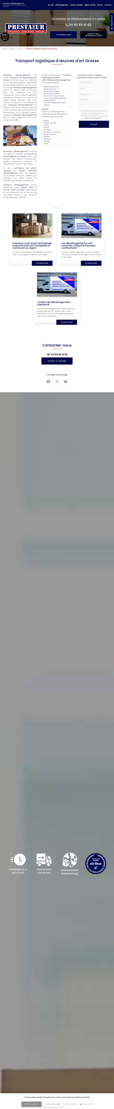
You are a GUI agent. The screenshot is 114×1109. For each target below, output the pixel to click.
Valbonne (47, 139)
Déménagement (62, 5)
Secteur (12, 49)
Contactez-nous (63, 34)
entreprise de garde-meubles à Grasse (20, 169)
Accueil (51, 5)
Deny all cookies (53, 1104)
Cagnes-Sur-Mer (50, 123)
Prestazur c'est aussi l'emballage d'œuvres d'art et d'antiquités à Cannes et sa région (32, 246)
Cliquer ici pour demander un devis (93, 35)
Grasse (20, 49)
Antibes (46, 121)
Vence (46, 144)
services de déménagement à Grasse (20, 155)
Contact (108, 5)
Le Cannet (47, 130)
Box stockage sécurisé (52, 94)
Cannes (46, 125)
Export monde (89, 5)
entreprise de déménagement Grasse (20, 78)
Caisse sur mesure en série (54, 96)
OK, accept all (32, 1104)
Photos (100, 5)
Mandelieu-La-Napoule (52, 132)
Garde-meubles (76, 5)
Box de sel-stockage (51, 91)
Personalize (72, 1104)
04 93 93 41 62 (80, 25)
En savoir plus (42, 263)
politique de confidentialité (93, 118)
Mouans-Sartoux (50, 134)
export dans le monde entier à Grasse (20, 188)
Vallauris (47, 141)
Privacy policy (87, 1104)
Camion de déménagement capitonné (53, 303)
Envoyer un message (57, 361)
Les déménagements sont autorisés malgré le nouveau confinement (78, 246)
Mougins (47, 137)
